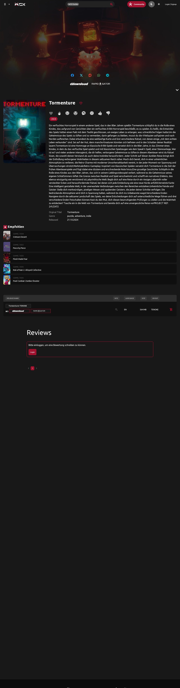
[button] (20, 311)
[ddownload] (79, 84)
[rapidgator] (101, 84)
